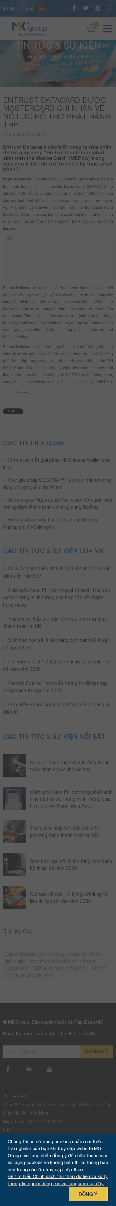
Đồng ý (87, 1194)
